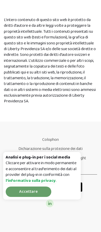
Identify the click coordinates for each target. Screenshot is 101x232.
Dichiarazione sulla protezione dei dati (50, 148)
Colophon (50, 139)
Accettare (28, 191)
